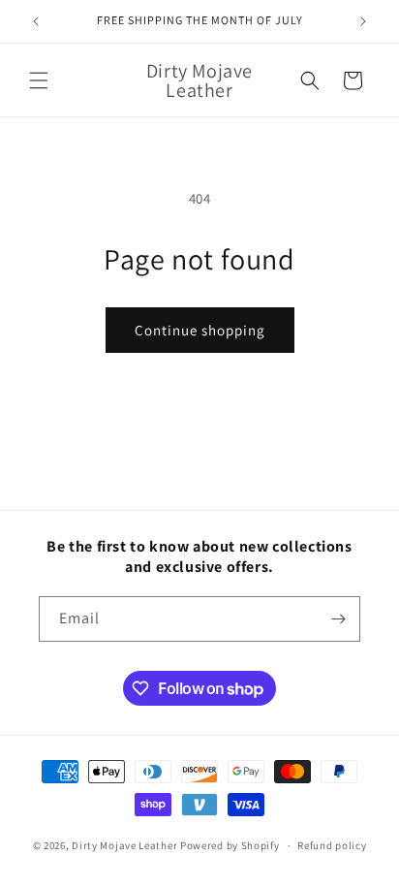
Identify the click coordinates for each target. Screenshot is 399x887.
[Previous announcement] (36, 21)
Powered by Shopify (230, 845)
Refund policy (331, 845)
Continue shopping (200, 330)
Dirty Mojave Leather (124, 845)
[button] (38, 80)
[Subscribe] (338, 619)
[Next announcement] (363, 21)
